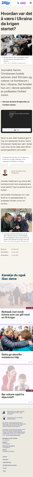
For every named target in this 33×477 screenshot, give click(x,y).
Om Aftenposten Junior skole (10, 465)
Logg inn (5, 456)
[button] (16, 130)
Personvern (5, 459)
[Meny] (30, 2)
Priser (4, 470)
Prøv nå (4, 468)
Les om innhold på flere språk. (13, 434)
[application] (16, 121)
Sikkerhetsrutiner (7, 462)
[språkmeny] (18, 3)
